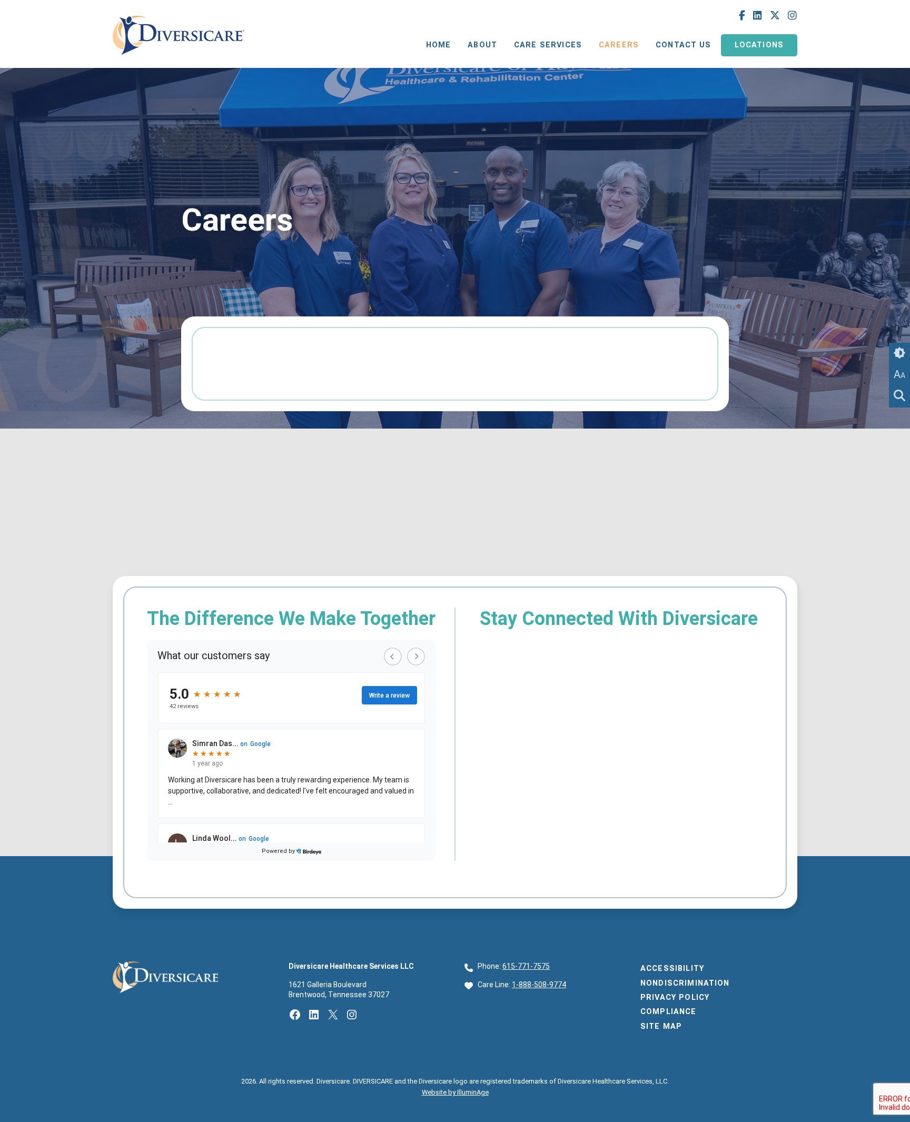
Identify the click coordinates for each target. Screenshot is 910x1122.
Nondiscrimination (685, 983)
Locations (759, 45)
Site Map (661, 1026)
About (482, 45)
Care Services (548, 45)
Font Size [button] (899, 374)
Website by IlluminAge (455, 1092)
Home (438, 45)
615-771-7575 (526, 966)
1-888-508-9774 (539, 984)
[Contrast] (899, 353)
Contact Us (683, 45)
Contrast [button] (899, 353)
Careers (619, 45)
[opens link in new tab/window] (178, 57)
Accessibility (672, 968)
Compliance (668, 1011)
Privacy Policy (674, 997)
